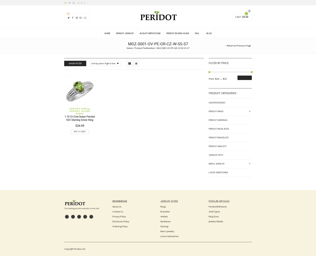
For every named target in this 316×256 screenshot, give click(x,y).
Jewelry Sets (216, 155)
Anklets (164, 216)
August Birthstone (150, 33)
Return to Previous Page (239, 45)
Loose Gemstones (218, 172)
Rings (163, 206)
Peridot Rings (79, 109)
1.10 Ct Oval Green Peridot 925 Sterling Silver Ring (80, 118)
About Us (116, 206)
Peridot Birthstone (218, 206)
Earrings (164, 226)
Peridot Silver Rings (80, 112)
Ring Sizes (214, 216)
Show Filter (75, 63)
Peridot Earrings (218, 120)
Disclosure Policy (120, 221)
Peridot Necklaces (219, 129)
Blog (209, 33)
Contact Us (117, 211)
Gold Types (214, 211)
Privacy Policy (119, 216)
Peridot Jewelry (125, 33)
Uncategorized (217, 102)
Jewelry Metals (216, 221)
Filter (245, 78)
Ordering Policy (120, 226)
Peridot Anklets (217, 146)
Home (107, 33)
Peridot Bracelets (219, 137)
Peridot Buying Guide (177, 33)
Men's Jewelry (216, 163)
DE (74, 2)
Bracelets (165, 211)
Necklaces (165, 221)
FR (69, 2)
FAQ (197, 33)
